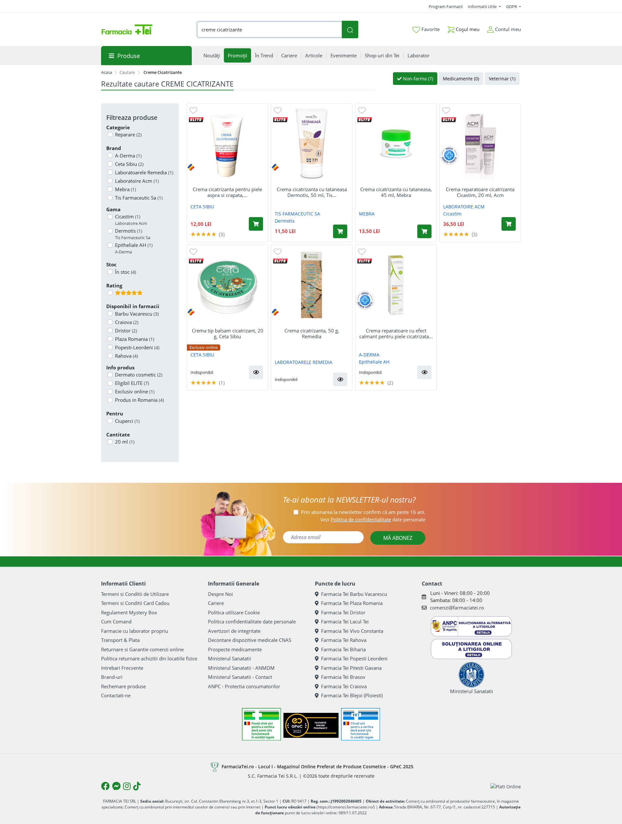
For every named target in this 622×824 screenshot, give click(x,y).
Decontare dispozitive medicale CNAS (249, 640)
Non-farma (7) (417, 78)
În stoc (125, 272)
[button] (256, 372)
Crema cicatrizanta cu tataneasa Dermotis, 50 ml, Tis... (312, 192)
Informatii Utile (483, 6)
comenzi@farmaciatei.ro (457, 607)
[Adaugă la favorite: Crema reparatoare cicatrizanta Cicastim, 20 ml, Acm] (446, 110)
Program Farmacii (446, 6)
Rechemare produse (123, 686)
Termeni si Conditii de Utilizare (135, 594)
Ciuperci (127, 421)
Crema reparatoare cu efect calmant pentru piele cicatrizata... (396, 333)
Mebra (125, 189)
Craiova (126, 322)
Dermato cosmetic (138, 374)
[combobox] (269, 30)
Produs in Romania (139, 400)
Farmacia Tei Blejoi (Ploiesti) (352, 695)
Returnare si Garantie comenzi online (142, 649)
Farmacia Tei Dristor (343, 612)
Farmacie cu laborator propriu (134, 631)
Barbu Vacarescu (137, 313)
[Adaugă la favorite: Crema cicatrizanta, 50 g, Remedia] (278, 251)
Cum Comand (116, 621)
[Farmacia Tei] (127, 29)
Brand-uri (111, 677)
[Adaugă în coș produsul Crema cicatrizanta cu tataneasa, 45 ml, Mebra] (424, 231)
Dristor (126, 330)
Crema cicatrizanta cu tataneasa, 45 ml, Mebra (396, 192)
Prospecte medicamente (235, 649)
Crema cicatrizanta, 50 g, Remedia (311, 333)
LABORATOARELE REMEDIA (303, 362)
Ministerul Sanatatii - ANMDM (241, 668)
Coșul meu (467, 29)
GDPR (512, 6)
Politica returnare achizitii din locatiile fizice (149, 658)
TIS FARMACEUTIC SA (297, 214)
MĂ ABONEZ (397, 537)
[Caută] (350, 30)
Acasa (106, 72)
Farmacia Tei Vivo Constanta (352, 631)
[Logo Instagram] (127, 786)
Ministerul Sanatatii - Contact (240, 677)
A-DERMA (369, 355)
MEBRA (366, 214)
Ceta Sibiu (129, 164)
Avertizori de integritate (234, 631)
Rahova (126, 356)
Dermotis (132, 233)
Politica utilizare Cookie (234, 612)
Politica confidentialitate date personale (252, 621)
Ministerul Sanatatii (229, 658)
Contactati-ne (116, 695)
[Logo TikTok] (137, 786)
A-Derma (128, 155)
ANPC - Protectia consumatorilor (244, 686)
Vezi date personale (372, 519)
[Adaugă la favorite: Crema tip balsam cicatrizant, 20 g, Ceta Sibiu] (193, 251)
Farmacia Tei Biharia (343, 649)
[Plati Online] (505, 786)
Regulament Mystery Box (129, 612)
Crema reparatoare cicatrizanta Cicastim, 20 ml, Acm (480, 192)
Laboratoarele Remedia (144, 172)
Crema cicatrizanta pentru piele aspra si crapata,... (227, 192)
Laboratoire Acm (137, 181)
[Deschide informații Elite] (196, 119)
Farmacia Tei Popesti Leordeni (354, 658)
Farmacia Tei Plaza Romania (352, 603)
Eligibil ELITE (132, 383)
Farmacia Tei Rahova (343, 640)
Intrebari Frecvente (122, 668)
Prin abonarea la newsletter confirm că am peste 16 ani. (363, 512)
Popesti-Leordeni (137, 347)
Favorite (430, 29)
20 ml (124, 441)
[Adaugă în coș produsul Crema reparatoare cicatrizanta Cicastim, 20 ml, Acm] (508, 224)
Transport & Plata (120, 640)
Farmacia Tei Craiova (344, 686)
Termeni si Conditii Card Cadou (135, 603)
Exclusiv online (135, 391)
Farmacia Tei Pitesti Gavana (351, 668)
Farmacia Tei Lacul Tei (345, 621)
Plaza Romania (134, 339)
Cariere (216, 603)
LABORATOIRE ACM (464, 206)
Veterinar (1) (502, 78)
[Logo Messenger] (116, 786)
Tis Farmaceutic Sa (139, 197)
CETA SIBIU (202, 206)
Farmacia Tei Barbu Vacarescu (354, 594)
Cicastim (131, 219)
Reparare (128, 134)
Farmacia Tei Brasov (343, 677)
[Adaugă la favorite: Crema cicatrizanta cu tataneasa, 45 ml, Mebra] (362, 110)
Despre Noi (220, 594)
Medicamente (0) (461, 78)
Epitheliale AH (134, 248)
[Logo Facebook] (105, 786)
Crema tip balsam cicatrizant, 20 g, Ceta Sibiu (227, 333)
